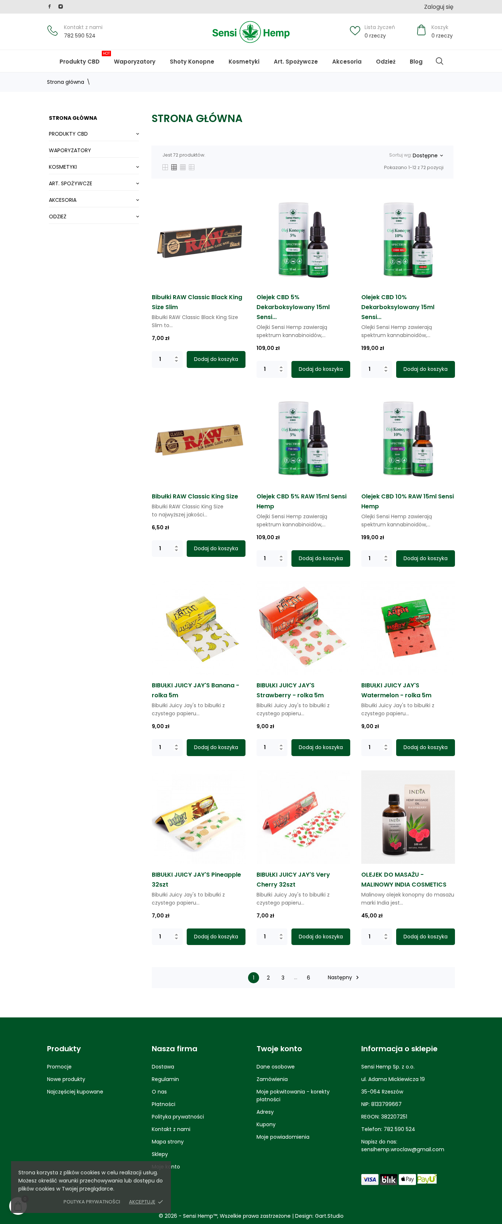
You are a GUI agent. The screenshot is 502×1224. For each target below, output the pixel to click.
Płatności (163, 1104)
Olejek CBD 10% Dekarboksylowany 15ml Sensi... (397, 307)
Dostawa (163, 1066)
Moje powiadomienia (283, 1137)
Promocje (59, 1066)
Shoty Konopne (197, 58)
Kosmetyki (244, 61)
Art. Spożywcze (296, 61)
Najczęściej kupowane (75, 1091)
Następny (344, 977)
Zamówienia (272, 1079)
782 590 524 (80, 35)
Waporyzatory (134, 61)
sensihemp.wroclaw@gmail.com (402, 1149)
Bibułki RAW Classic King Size (195, 496)
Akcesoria (347, 61)
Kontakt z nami (83, 27)
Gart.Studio (329, 1216)
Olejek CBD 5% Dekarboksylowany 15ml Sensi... (293, 307)
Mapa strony (168, 1141)
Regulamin (165, 1079)
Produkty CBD (85, 58)
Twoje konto (279, 1049)
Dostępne (427, 155)
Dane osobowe (276, 1066)
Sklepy (160, 1154)
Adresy (265, 1112)
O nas (159, 1091)
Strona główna (73, 118)
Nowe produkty (66, 1079)
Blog (421, 58)
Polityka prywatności (92, 1201)
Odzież (385, 61)
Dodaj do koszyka (216, 359)
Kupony (266, 1124)
